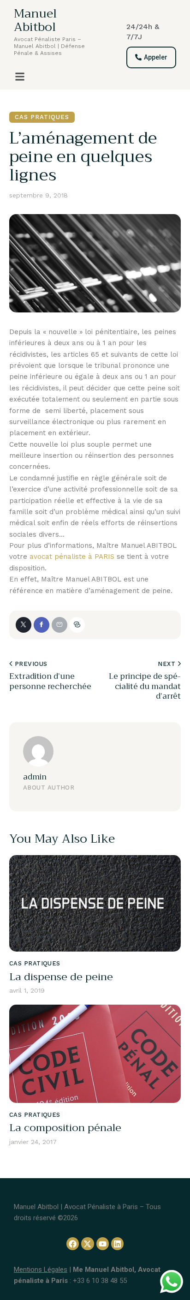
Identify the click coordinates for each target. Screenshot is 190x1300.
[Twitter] (23, 625)
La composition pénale (65, 1128)
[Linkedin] (117, 1243)
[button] (20, 77)
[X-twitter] (87, 1243)
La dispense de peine (61, 977)
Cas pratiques (42, 117)
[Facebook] (41, 625)
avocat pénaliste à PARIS (72, 556)
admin (35, 777)
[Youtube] (102, 1243)
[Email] (59, 625)
